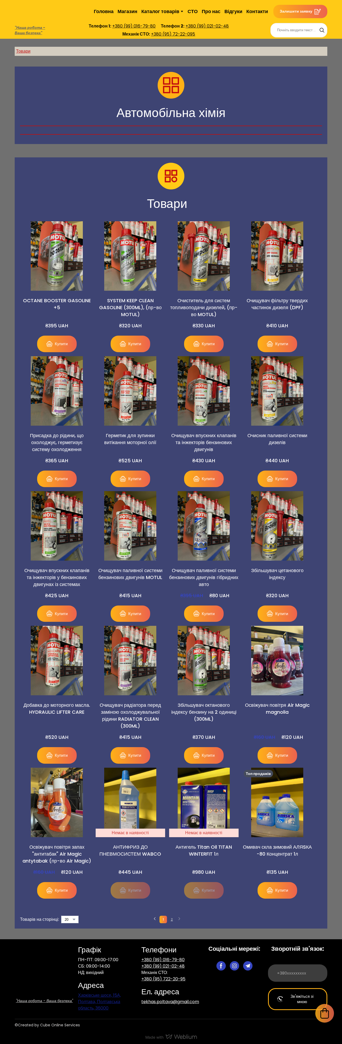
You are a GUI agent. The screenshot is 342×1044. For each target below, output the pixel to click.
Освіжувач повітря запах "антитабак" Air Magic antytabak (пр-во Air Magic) (56, 847)
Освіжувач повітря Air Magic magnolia (277, 701)
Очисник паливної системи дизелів (277, 432)
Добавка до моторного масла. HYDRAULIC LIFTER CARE (57, 701)
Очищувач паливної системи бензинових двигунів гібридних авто (203, 570)
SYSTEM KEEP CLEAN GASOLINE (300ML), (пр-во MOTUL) (130, 300)
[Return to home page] (44, 964)
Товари (23, 44)
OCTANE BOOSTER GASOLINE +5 (57, 297)
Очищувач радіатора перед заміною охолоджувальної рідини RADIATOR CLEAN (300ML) (130, 708)
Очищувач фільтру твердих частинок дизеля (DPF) (277, 297)
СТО (193, 8)
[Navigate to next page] (179, 912)
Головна (104, 8)
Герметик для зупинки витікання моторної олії (130, 432)
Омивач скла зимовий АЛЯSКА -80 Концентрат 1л (277, 843)
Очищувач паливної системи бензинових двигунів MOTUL (130, 567)
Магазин (127, 8)
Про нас (211, 8)
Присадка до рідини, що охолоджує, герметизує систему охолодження (57, 435)
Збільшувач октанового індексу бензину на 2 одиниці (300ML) (203, 705)
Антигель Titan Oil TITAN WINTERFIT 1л (204, 843)
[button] (300, 8)
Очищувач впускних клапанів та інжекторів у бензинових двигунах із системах (57, 570)
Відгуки (233, 8)
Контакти (257, 8)
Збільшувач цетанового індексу (277, 567)
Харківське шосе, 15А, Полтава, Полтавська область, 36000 (99, 994)
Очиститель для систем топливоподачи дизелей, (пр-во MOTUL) (204, 300)
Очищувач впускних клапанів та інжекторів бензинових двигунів (203, 435)
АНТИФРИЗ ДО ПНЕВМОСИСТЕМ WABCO (130, 843)
